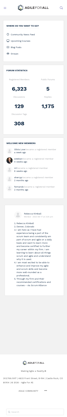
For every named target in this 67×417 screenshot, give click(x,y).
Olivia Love (19, 149)
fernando (19, 186)
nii (15, 168)
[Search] (61, 8)
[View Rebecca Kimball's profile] (18, 215)
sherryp (18, 177)
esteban (18, 159)
